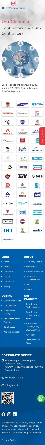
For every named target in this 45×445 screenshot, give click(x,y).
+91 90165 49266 (14, 377)
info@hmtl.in (12, 385)
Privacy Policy (9, 440)
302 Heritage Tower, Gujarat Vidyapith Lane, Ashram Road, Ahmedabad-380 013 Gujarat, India (24, 365)
